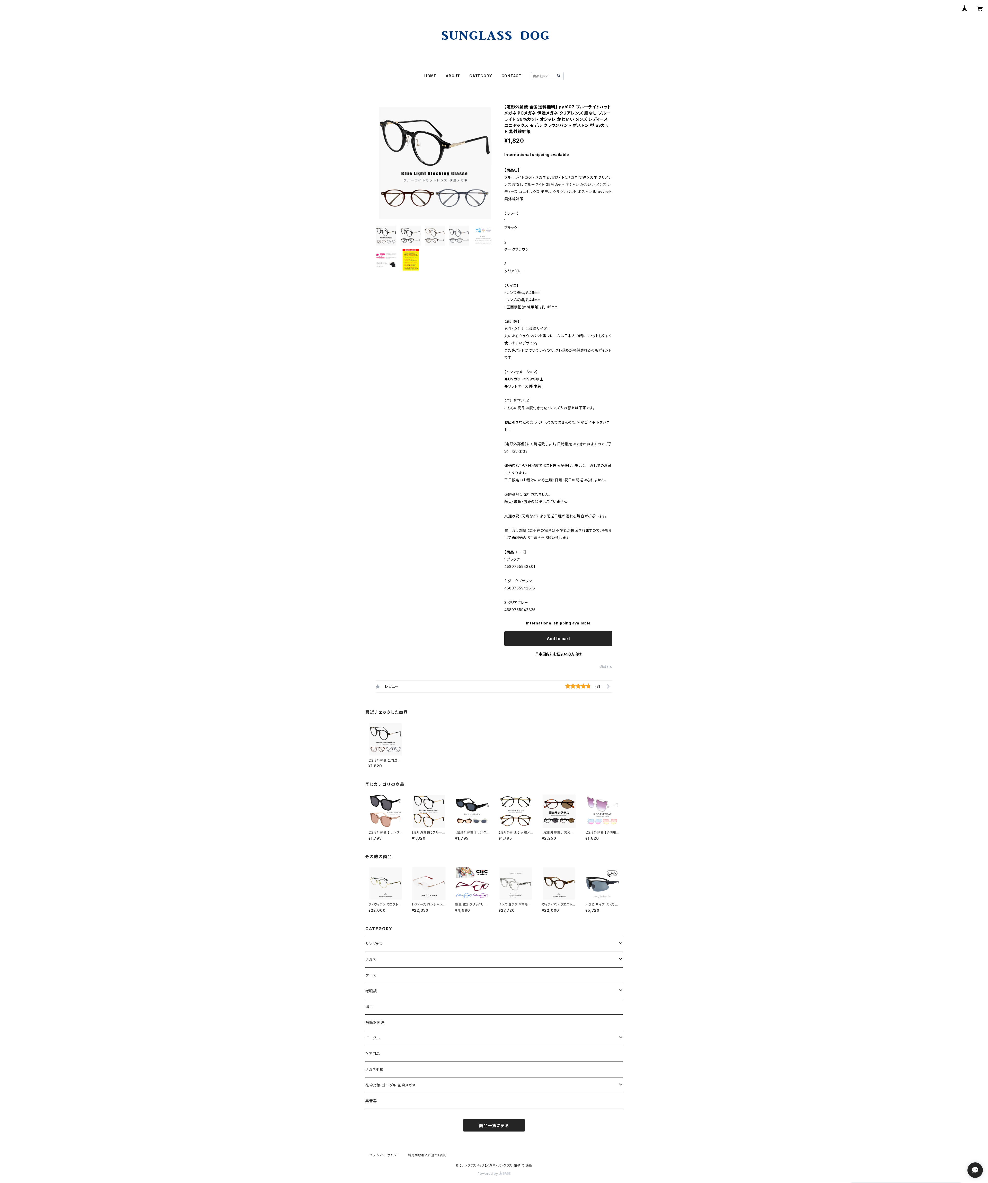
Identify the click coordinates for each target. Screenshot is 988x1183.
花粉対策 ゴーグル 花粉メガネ (390, 1085)
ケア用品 (372, 1053)
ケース (370, 975)
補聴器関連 (374, 1022)
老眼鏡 (371, 991)
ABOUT (453, 76)
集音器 (371, 1101)
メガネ (370, 959)
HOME (430, 76)
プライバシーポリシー (384, 1155)
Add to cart (558, 638)
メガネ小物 (374, 1069)
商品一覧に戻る (494, 1125)
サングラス (374, 944)
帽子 (369, 1006)
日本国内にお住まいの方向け (558, 654)
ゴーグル (372, 1038)
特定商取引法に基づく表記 (427, 1155)
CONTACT (511, 76)
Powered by (488, 1174)
